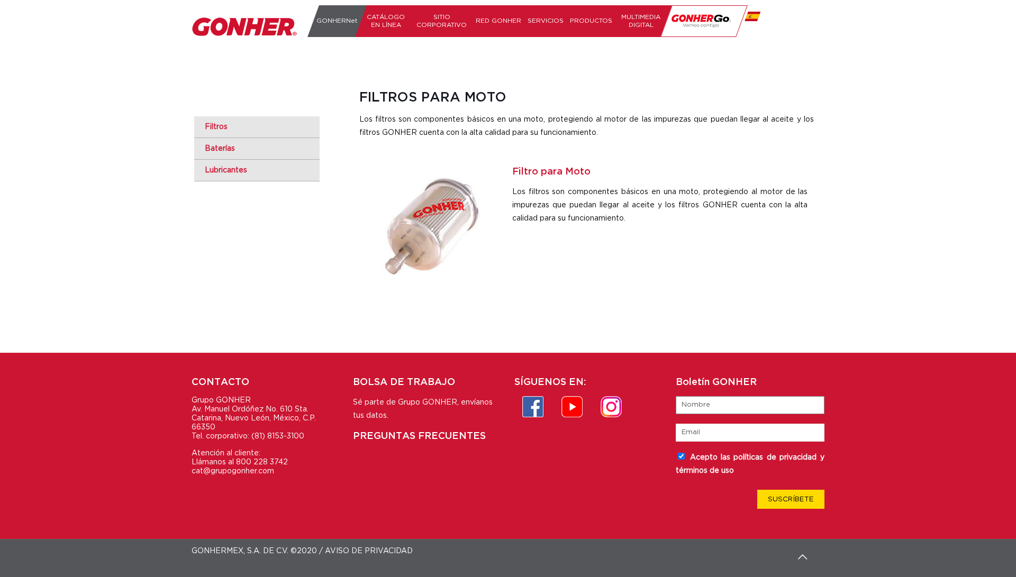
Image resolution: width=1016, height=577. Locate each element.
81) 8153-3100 (279, 436)
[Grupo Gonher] (244, 26)
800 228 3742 (262, 462)
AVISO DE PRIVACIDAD (369, 551)
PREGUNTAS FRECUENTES (419, 436)
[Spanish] (751, 21)
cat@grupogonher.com (233, 471)
